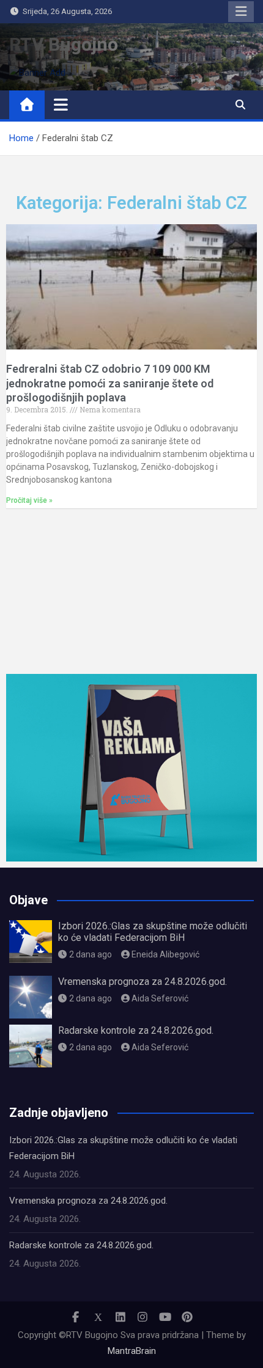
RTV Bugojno (63, 44)
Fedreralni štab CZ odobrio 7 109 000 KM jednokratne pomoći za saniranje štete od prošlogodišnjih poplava (109, 383)
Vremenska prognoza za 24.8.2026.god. (142, 981)
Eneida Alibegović (165, 954)
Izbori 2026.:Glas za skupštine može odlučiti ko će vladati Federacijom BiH (152, 931)
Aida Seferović (160, 998)
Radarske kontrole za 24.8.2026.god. (135, 1030)
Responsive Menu (241, 11)
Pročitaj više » (29, 500)
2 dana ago (90, 954)
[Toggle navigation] (61, 104)
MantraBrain (132, 1350)
